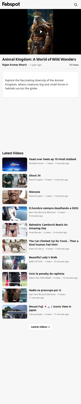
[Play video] (40, 31)
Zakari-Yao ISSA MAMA (40, 278)
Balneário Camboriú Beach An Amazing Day (48, 226)
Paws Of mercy (36, 248)
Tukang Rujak (35, 314)
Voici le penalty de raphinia (46, 273)
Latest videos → (40, 327)
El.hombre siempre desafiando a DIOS (53, 208)
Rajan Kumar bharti (14, 64)
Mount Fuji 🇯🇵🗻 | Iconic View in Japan (50, 308)
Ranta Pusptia (36, 179)
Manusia (34, 192)
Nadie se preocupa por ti (45, 290)
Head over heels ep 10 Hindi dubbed (52, 159)
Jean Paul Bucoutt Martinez (42, 212)
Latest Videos (12, 153)
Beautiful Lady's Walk (43, 257)
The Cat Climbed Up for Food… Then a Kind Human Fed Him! (53, 242)
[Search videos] (75, 4)
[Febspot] (11, 4)
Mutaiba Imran (36, 163)
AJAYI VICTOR (35, 261)
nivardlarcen (35, 232)
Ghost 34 (34, 175)
